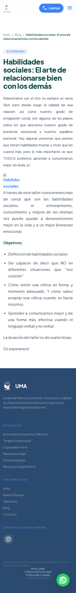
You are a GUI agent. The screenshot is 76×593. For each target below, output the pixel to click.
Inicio (6, 34)
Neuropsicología (14, 453)
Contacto (10, 514)
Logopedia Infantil (15, 447)
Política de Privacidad (38, 571)
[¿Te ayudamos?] (63, 580)
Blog (18, 34)
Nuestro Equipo (13, 495)
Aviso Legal (38, 568)
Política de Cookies (38, 575)
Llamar (51, 8)
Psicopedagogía (14, 460)
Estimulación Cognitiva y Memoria (25, 434)
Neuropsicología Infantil (19, 466)
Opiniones (10, 501)
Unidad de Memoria (38, 578)
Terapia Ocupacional (17, 440)
